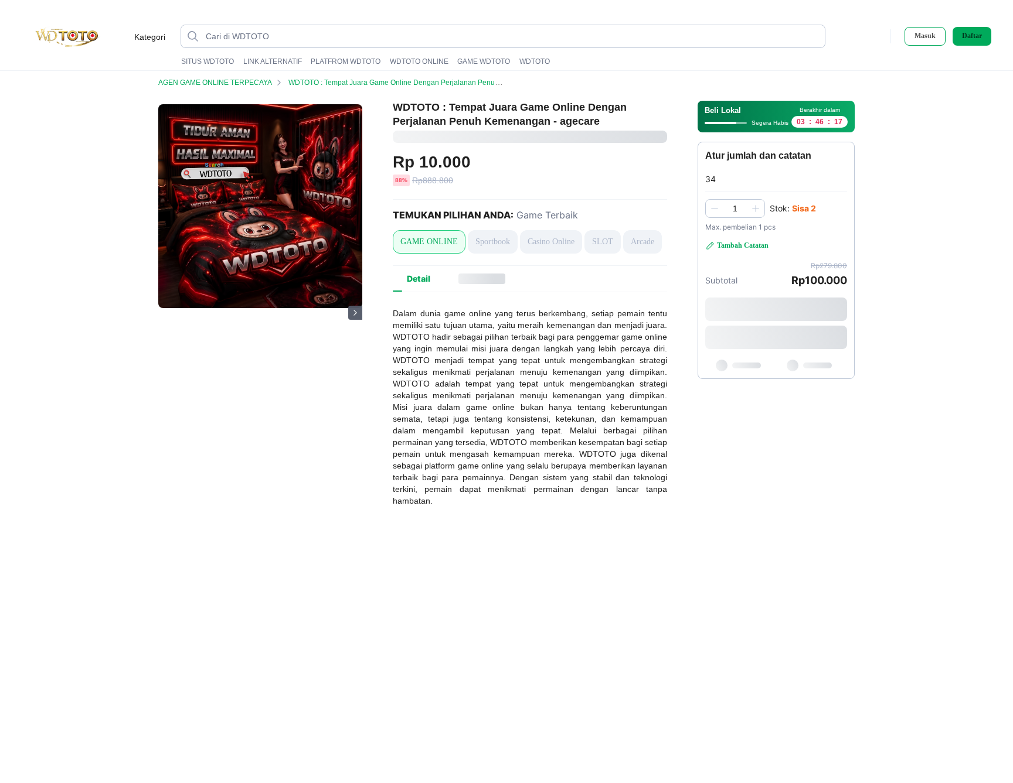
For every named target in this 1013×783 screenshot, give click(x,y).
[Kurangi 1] (715, 208)
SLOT (602, 241)
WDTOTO (534, 61)
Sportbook (492, 241)
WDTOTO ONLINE (419, 61)
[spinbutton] (735, 208)
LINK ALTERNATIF (272, 61)
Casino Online (551, 241)
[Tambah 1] (756, 208)
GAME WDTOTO (483, 61)
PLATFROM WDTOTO (345, 61)
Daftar (972, 36)
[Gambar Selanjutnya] (355, 313)
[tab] (418, 279)
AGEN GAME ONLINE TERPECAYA (215, 82)
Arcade (642, 241)
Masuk (925, 36)
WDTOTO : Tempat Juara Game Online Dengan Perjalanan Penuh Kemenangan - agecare (432, 82)
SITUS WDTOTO (207, 61)
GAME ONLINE (429, 241)
